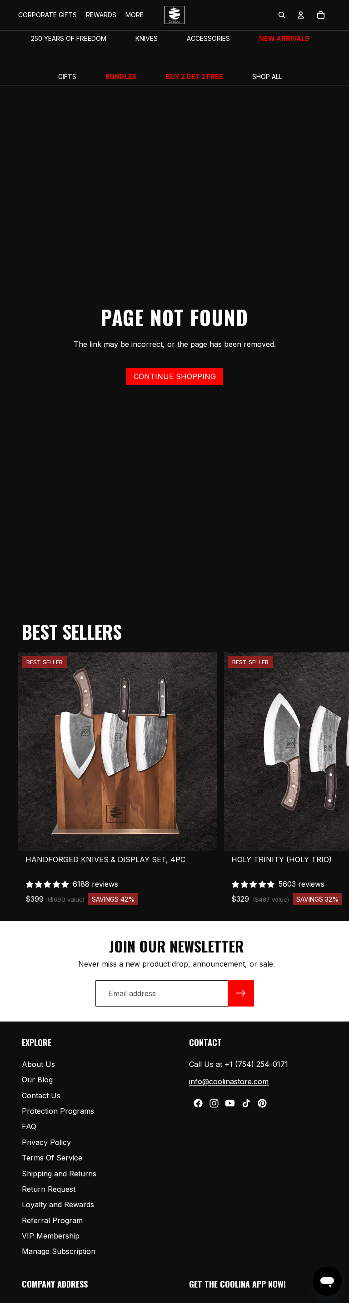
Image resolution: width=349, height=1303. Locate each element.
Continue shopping (175, 376)
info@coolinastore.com (229, 1081)
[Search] (282, 15)
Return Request (48, 1189)
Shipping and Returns (59, 1173)
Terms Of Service (52, 1157)
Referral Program (52, 1220)
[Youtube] (229, 1103)
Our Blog (37, 1079)
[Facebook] (198, 1103)
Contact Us (41, 1095)
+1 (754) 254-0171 (256, 1064)
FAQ (29, 1126)
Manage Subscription (58, 1251)
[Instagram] (214, 1103)
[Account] (301, 15)
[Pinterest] (262, 1103)
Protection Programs (58, 1110)
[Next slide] (321, 779)
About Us (38, 1064)
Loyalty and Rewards (58, 1204)
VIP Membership (51, 1235)
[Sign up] (241, 993)
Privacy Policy (46, 1142)
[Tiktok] (246, 1103)
